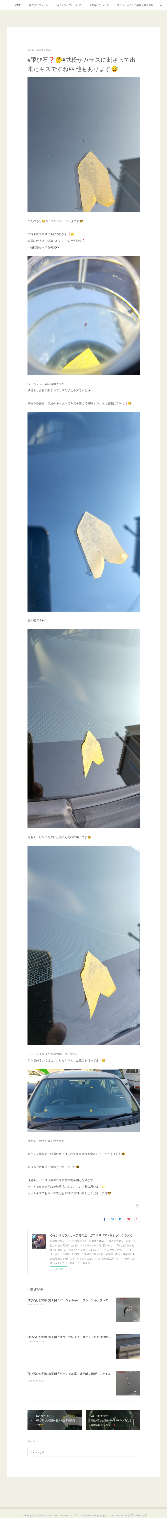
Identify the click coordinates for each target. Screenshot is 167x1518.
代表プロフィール (38, 5)
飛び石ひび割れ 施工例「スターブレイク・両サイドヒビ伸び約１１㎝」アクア (77, 1337)
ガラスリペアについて (69, 5)
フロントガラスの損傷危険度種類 (135, 5)
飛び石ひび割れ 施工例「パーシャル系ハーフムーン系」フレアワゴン (72, 1300)
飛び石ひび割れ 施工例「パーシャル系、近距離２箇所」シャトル (69, 1374)
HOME (17, 5)
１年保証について (99, 5)
